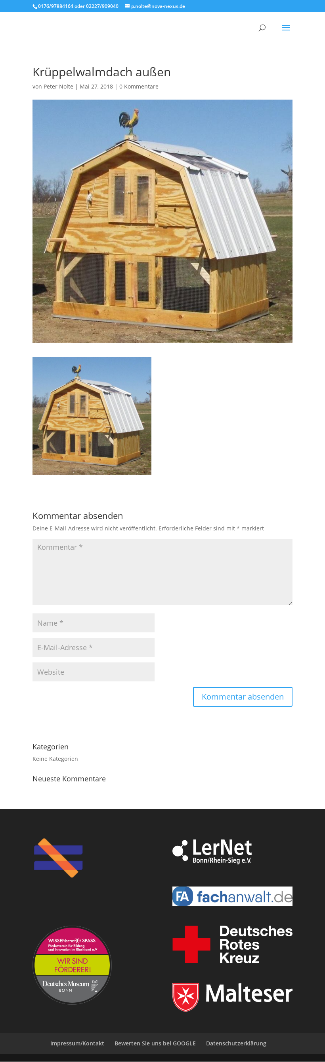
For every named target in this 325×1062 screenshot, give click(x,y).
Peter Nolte (58, 86)
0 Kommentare (139, 86)
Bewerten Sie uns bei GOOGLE (155, 1043)
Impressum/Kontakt (77, 1043)
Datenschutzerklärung (236, 1043)
